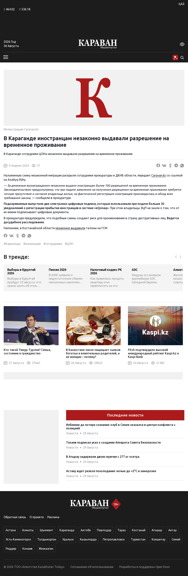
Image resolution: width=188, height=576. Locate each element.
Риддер (11, 548)
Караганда (66, 530)
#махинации (32, 243)
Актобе (86, 530)
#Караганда (12, 243)
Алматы (28, 530)
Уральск (68, 539)
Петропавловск (114, 539)
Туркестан (138, 539)
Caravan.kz (158, 175)
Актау (172, 530)
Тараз (122, 530)
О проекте (37, 517)
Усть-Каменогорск (18, 539)
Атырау (157, 530)
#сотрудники (53, 243)
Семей (176, 539)
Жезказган (46, 548)
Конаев (27, 548)
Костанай (138, 530)
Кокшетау (158, 539)
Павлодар (104, 530)
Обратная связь (15, 517)
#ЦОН (69, 243)
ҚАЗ (181, 4)
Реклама (53, 517)
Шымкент (46, 530)
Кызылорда (88, 539)
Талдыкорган (46, 539)
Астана (11, 530)
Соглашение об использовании (91, 566)
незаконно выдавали (70, 228)
